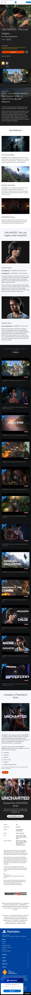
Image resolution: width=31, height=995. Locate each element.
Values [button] (4, 957)
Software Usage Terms (25, 988)
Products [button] (4, 954)
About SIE (4, 941)
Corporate (4, 949)
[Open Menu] (1, 2)
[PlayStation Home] (15, 2)
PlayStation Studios (6, 945)
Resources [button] (4, 964)
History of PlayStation (6, 951)
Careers (3, 943)
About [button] (3, 939)
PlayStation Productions (7, 947)
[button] (29, 6)
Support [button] (4, 960)
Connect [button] (4, 967)
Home (3, 935)
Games (7, 935)
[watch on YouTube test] (24, 81)
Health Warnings (7, 874)
